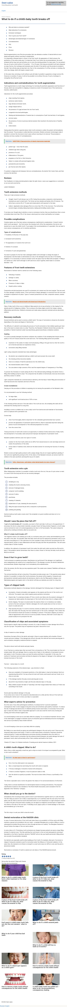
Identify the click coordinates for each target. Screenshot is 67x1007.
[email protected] (56, 4)
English (4, 10)
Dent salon (7, 2)
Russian (2, 1006)
